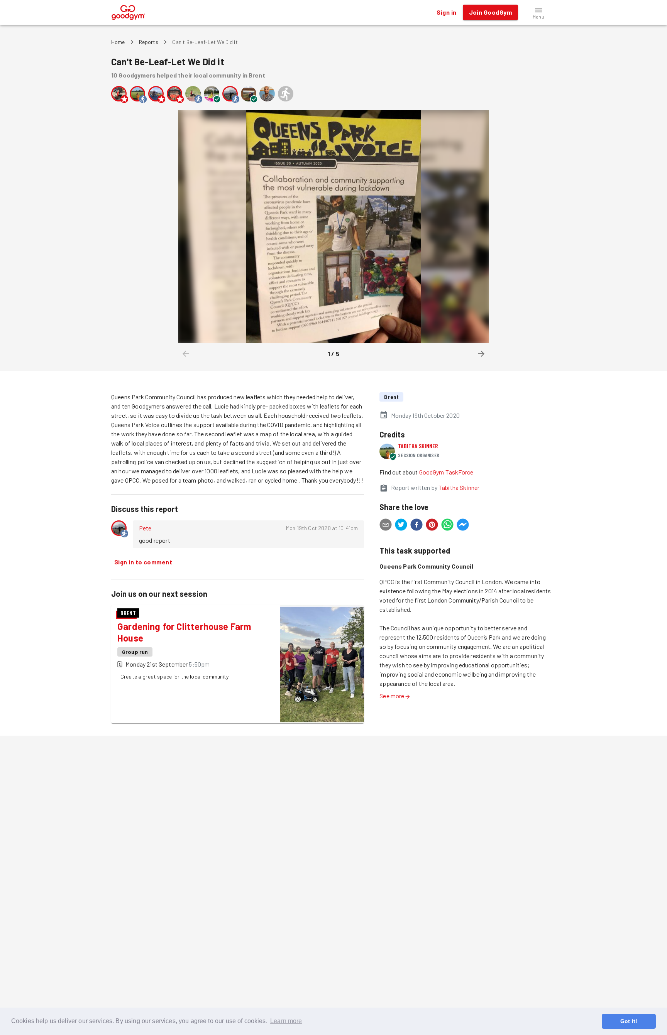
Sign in (446, 12)
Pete (145, 528)
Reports (148, 42)
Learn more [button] (286, 1021)
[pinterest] (432, 525)
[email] (385, 525)
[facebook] (416, 525)
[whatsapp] (447, 525)
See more (391, 695)
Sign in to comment (143, 562)
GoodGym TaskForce (446, 472)
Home (118, 42)
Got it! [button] (628, 1021)
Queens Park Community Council (426, 566)
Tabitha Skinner (418, 445)
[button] (538, 12)
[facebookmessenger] (463, 525)
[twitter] (401, 525)
